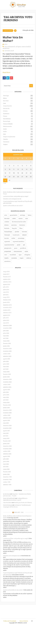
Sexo (17, 134)
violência (28, 258)
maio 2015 (6, 323)
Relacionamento (17, 126)
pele (24, 245)
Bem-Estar (17, 100)
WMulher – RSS (18, 512)
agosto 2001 (6, 430)
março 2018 (6, 271)
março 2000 (6, 469)
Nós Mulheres (17, 118)
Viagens (17, 144)
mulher (13, 238)
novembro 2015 (7, 307)
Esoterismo (17, 113)
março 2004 (6, 402)
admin (5, 44)
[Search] (31, 85)
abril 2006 (5, 338)
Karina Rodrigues (7, 505)
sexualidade (13, 254)
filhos (21, 228)
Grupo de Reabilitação (9, 498)
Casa (17, 103)
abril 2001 (5, 436)
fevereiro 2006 (7, 343)
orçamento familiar (9, 245)
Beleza (17, 98)
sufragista (18, 46)
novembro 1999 (7, 479)
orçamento (7, 241)
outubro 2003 (6, 415)
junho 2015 (6, 320)
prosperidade (7, 251)
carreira (20, 218)
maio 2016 (6, 292)
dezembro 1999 (7, 477)
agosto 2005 (6, 359)
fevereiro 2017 (7, 276)
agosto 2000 (6, 456)
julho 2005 (6, 361)
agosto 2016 (6, 284)
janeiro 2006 (6, 346)
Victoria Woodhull (26, 46)
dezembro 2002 (7, 425)
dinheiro (6, 225)
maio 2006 (6, 335)
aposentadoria (13, 215)
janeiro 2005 (6, 377)
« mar (4, 183)
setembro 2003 (7, 418)
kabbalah (24, 235)
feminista (6, 228)
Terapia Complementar (17, 136)
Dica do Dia (17, 108)
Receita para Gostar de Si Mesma (23, 502)
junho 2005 (6, 364)
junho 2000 (6, 461)
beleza (29, 215)
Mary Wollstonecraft (9, 46)
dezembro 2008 (7, 325)
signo (20, 254)
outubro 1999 (6, 482)
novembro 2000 (7, 448)
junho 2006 (6, 333)
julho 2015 (6, 317)
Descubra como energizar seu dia (12, 199)
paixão (18, 245)
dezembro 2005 (7, 348)
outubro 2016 (6, 279)
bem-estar (7, 218)
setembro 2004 (7, 387)
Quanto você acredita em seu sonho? (13, 205)
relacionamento (18, 251)
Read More (6, 72)
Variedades (17, 142)
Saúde (17, 129)
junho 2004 (6, 394)
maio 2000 (6, 464)
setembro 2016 (7, 282)
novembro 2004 (7, 382)
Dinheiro (17, 111)
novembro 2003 (7, 412)
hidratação (7, 235)
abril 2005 (5, 369)
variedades (14, 258)
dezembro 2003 (7, 410)
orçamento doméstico (18, 241)
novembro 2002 (7, 428)
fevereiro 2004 (7, 405)
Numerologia (17, 121)
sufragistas (27, 254)
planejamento (7, 248)
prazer (15, 248)
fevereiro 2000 (7, 471)
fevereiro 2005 (7, 374)
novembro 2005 (7, 351)
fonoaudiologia (8, 231)
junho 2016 (6, 289)
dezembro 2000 (7, 446)
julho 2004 (6, 392)
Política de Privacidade (9, 621)
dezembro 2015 (7, 305)
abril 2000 (5, 466)
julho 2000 (6, 459)
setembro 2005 (7, 356)
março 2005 (6, 371)
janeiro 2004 (6, 407)
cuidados (6, 221)
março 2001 (6, 438)
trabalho (6, 258)
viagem (22, 258)
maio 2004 (6, 397)
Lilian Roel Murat (7, 502)
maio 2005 (6, 366)
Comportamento (8, 30)
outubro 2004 (6, 384)
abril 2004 (5, 400)
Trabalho (17, 139)
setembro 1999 (7, 484)
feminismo (22, 225)
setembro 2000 (7, 454)
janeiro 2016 (6, 302)
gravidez (17, 231)
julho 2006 (6, 330)
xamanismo (7, 261)
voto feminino (6, 48)
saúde (26, 251)
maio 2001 (6, 433)
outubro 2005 (6, 353)
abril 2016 (5, 294)
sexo (5, 254)
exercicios (14, 225)
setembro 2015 (7, 312)
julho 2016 (6, 287)
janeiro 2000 (6, 474)
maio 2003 (6, 423)
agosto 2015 (6, 315)
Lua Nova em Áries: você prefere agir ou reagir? (15, 196)
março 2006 (6, 341)
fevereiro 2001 (7, 441)
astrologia (22, 215)
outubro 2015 (6, 310)
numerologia (21, 238)
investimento (16, 235)
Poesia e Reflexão (17, 124)
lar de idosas (6, 494)
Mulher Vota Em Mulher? (13, 39)
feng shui (14, 228)
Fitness (17, 116)
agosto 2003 (6, 420)
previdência (23, 248)
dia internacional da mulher (19, 221)
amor (5, 215)
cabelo (14, 218)
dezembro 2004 (7, 379)
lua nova (6, 238)
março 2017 (6, 274)
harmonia (24, 231)
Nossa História (24, 621)
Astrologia (17, 95)
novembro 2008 (7, 328)
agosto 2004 (6, 389)
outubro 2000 (6, 451)
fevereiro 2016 (7, 300)
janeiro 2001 (6, 443)
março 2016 (6, 297)
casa (26, 218)
